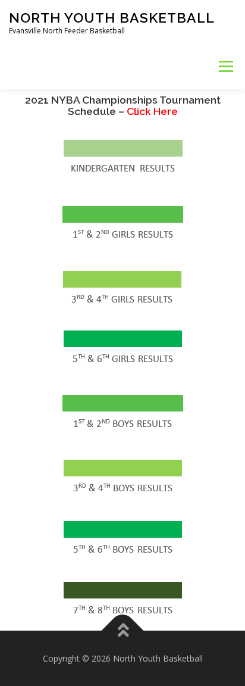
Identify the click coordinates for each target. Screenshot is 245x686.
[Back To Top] (123, 630)
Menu (225, 66)
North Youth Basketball (112, 18)
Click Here (123, 105)
